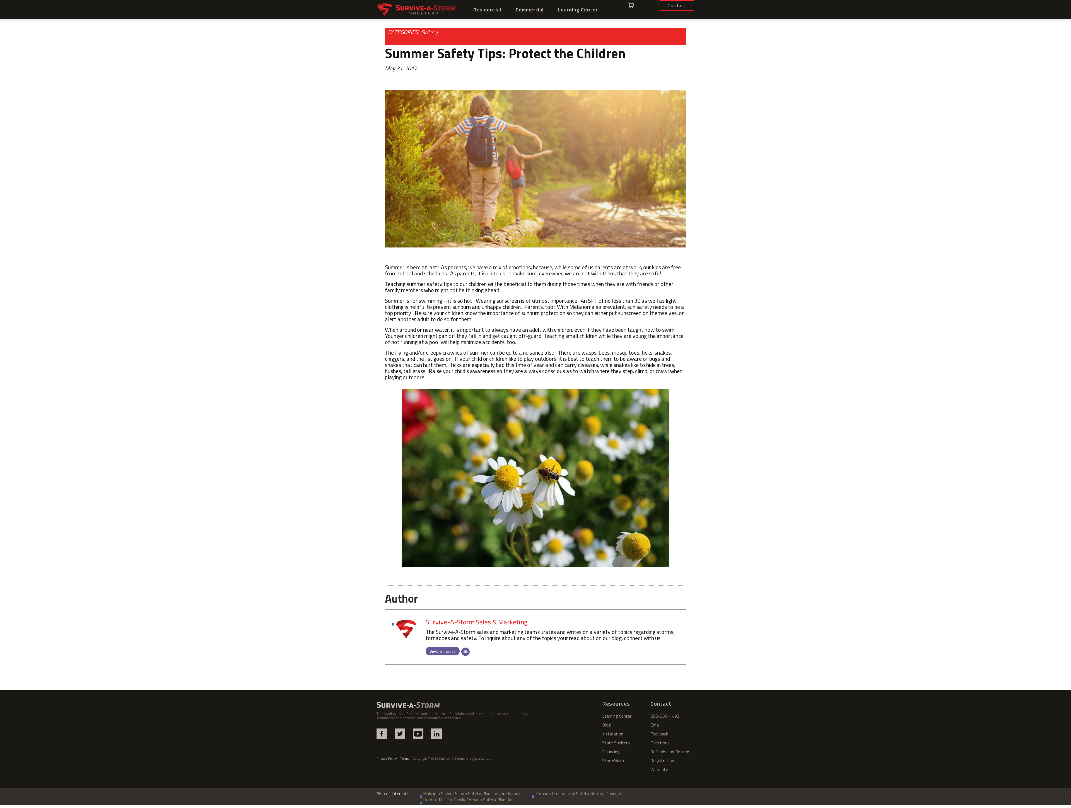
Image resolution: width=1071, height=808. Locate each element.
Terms (406, 758)
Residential (487, 9)
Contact (660, 703)
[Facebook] (382, 733)
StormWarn (613, 760)
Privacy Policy (387, 758)
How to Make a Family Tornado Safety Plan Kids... (470, 799)
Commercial (530, 9)
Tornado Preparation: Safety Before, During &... (579, 793)
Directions (660, 742)
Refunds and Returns (670, 751)
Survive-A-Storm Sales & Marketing (476, 622)
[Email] (465, 652)
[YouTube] (418, 733)
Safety (430, 32)
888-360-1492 (664, 716)
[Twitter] (400, 733)
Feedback (659, 733)
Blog (606, 725)
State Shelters (616, 742)
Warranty (659, 769)
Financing (611, 751)
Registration (662, 760)
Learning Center (578, 9)
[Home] (416, 9)
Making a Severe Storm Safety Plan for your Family (471, 793)
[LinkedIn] (436, 733)
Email (655, 725)
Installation (612, 733)
